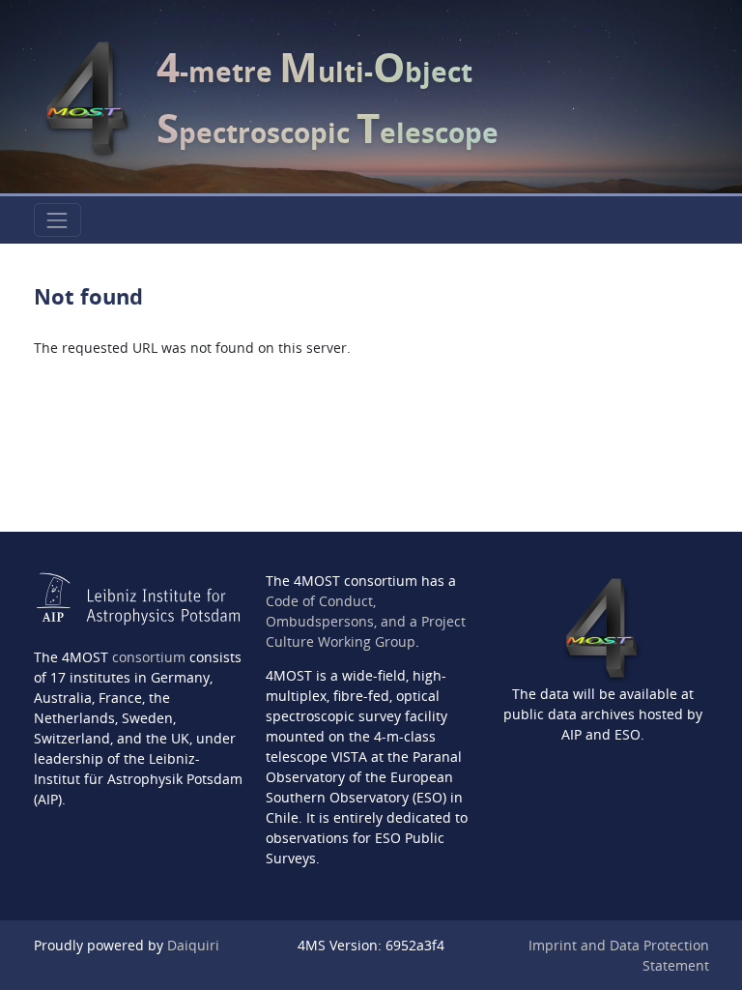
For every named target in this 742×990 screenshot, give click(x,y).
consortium (149, 657)
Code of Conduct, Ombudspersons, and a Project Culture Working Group (366, 621)
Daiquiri (193, 945)
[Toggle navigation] (57, 220)
